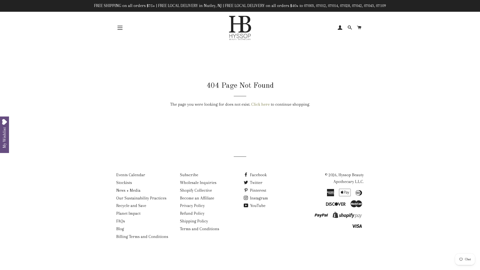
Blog (120, 228)
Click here (260, 104)
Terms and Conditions (199, 228)
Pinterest (257, 190)
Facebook (258, 174)
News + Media (128, 190)
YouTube (257, 205)
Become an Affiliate (197, 198)
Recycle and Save (131, 205)
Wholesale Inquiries (198, 182)
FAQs (120, 221)
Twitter (255, 182)
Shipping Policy (194, 221)
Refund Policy (192, 213)
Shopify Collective (196, 190)
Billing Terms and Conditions (142, 236)
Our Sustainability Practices (141, 198)
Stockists (124, 182)
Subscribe (189, 174)
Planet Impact (128, 213)
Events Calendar (130, 174)
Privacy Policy (192, 205)
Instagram (258, 198)
